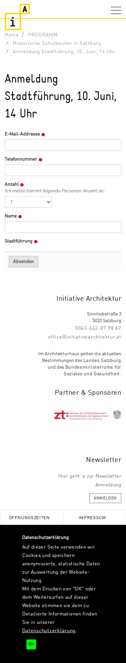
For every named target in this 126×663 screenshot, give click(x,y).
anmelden (105, 498)
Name (11, 216)
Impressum (92, 518)
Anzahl (54, 187)
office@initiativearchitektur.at (84, 337)
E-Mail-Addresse (23, 134)
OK (31, 644)
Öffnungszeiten (29, 518)
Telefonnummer (21, 159)
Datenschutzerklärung (49, 631)
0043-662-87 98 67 (98, 328)
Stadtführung (19, 241)
